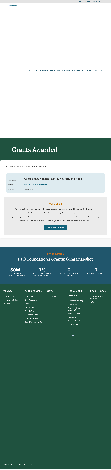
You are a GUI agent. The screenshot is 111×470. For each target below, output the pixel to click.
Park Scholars (73, 317)
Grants (60, 71)
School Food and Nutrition (34, 322)
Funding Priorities (47, 71)
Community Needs (31, 318)
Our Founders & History (11, 300)
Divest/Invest (72, 304)
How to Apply (51, 296)
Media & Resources (94, 71)
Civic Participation (31, 300)
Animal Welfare (30, 311)
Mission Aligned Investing (74, 71)
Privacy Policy (35, 465)
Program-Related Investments (74, 309)
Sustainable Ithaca (31, 315)
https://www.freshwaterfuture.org (35, 185)
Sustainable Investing (75, 301)
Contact (92, 302)
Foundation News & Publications (96, 297)
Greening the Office (75, 321)
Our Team (6, 304)
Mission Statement (9, 296)
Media (27, 304)
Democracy (29, 296)
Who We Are (34, 71)
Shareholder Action (74, 314)
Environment (29, 307)
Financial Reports (74, 324)
